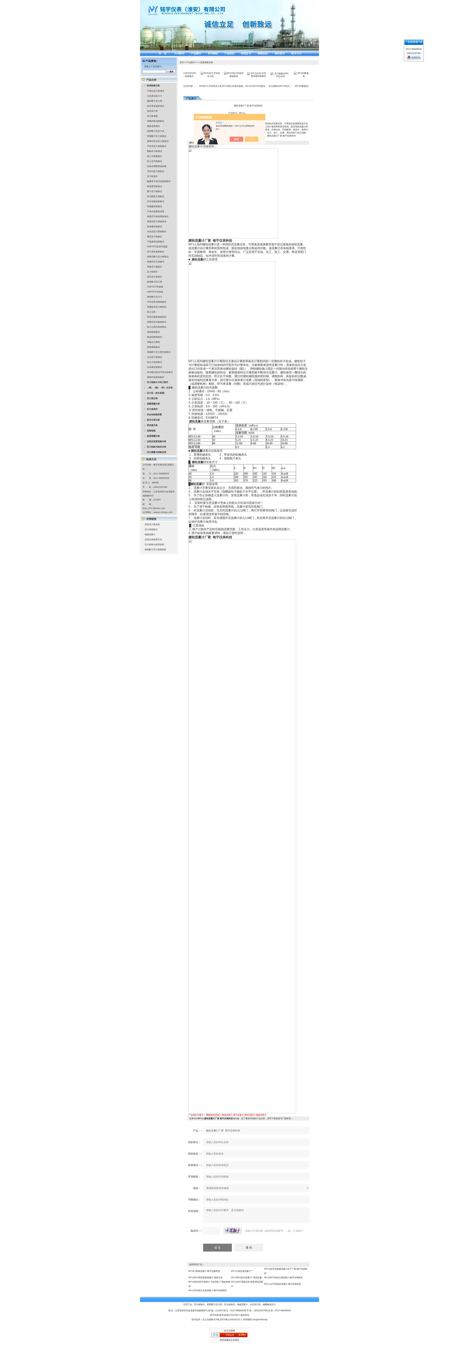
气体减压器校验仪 (155, 241)
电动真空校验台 (154, 186)
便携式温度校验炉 (155, 377)
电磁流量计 (150, 534)
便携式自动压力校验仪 (158, 141)
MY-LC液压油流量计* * (242, 1271)
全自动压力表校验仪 (156, 231)
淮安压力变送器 (152, 524)
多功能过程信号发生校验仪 (160, 372)
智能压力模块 (153, 342)
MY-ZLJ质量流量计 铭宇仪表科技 (204, 1271)
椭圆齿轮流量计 (213, 1115)
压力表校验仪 (151, 529)
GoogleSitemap (260, 1319)
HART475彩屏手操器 (157, 246)
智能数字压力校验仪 (156, 136)
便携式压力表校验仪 (156, 221)
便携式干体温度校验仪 (158, 216)
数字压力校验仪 (154, 191)
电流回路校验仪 (154, 337)
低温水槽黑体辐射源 (156, 166)
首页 (182, 62)
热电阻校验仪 (153, 332)
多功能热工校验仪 (155, 196)
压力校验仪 (152, 271)
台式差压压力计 (154, 96)
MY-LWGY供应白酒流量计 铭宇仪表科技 (283, 1277)
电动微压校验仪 (154, 226)
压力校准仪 (152, 176)
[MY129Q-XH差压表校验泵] (211, 73)
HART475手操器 (155, 287)
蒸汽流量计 (238, 1115)
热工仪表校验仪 (154, 156)
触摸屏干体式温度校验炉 (159, 181)
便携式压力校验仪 (155, 261)
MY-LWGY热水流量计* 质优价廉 (246, 1277)
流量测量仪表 (206, 62)
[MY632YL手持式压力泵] (187, 73)
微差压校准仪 (153, 126)
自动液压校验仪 (154, 367)
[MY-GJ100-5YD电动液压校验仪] (234, 73)
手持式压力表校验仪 (156, 146)
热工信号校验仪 (154, 161)
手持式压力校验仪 (155, 171)
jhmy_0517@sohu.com (154, 508)
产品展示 (190, 62)
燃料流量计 (249, 1115)
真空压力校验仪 (154, 276)
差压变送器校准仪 (155, 106)
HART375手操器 (155, 292)
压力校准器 (152, 116)
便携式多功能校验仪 (156, 322)
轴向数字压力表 (154, 101)
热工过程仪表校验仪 (156, 327)
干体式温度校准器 (155, 211)
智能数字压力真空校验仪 (159, 352)
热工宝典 (151, 312)
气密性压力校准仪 (155, 91)
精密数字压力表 (154, 282)
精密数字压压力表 (155, 131)
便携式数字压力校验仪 (158, 256)
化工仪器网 (207, 1319)
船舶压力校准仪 (154, 151)
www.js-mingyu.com (163, 512)
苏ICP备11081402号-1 (231, 1319)
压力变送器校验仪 (155, 251)
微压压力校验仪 (154, 236)
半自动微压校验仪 (155, 201)
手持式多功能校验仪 (156, 302)
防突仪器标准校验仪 (156, 317)
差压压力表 (152, 111)
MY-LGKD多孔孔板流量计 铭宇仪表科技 (207, 1290)
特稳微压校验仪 (154, 206)
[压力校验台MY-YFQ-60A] (257, 73)
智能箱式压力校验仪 (156, 307)
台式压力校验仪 (154, 357)
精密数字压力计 (154, 297)
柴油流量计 (227, 1115)
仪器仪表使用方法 (153, 539)
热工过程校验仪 (154, 362)
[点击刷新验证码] (233, 1231)
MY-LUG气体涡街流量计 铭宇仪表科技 (282, 1284)
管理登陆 (247, 1319)
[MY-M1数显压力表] (281, 73)
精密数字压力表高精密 (155, 549)
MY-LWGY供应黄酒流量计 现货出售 (205, 1277)
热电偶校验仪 (153, 347)
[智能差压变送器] (304, 74)
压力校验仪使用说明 (154, 544)
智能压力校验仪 (154, 266)
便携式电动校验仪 (155, 121)
